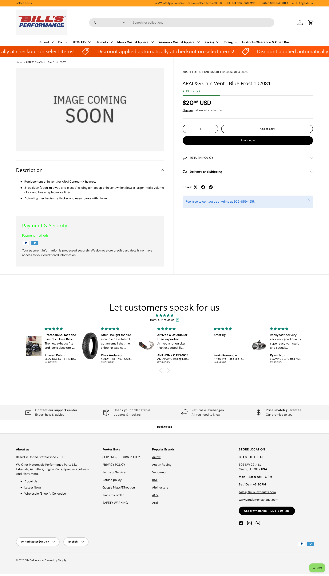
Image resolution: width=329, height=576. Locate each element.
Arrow (156, 457)
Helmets (102, 42)
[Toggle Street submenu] (52, 42)
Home (19, 62)
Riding (228, 42)
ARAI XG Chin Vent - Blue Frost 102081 (46, 62)
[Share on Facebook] (203, 187)
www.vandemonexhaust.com (258, 500)
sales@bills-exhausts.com (257, 492)
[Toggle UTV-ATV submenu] (89, 42)
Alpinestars (160, 487)
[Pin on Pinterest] (211, 187)
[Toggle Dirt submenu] (67, 42)
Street (44, 42)
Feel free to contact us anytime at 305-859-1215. (220, 202)
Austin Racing (161, 465)
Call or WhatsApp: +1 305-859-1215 (267, 510)
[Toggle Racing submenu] (217, 42)
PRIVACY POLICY (113, 465)
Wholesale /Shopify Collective (45, 494)
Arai (155, 503)
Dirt (61, 42)
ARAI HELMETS (191, 72)
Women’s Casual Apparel (176, 42)
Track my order (113, 495)
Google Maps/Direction (118, 487)
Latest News (33, 487)
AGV (155, 495)
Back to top (164, 426)
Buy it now (248, 140)
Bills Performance (34, 560)
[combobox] (181, 22)
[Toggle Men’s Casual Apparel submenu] (152, 42)
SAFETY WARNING (115, 503)
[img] (164, 315)
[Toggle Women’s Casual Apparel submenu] (198, 42)
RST (154, 480)
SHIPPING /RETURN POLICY (121, 457)
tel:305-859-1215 (243, 3)
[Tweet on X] (195, 187)
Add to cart (267, 128)
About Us (30, 481)
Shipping (188, 110)
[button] (311, 22)
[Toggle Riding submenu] (236, 42)
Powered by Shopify (55, 560)
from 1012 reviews (162, 320)
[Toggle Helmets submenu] (111, 42)
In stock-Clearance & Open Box (266, 42)
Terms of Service (113, 472)
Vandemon (159, 472)
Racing (209, 42)
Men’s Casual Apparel (133, 42)
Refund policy (112, 480)
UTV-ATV (79, 42)
